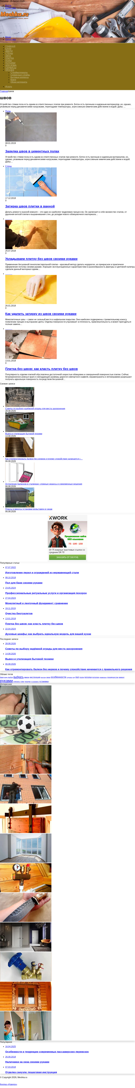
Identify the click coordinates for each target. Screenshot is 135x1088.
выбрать (18, 677)
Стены (9, 53)
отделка (69, 677)
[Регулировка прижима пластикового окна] (25, 714)
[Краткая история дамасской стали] (25, 921)
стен (22, 681)
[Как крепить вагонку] (25, 773)
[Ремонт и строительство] (15, 32)
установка (44, 681)
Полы (8, 61)
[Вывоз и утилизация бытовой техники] (19, 431)
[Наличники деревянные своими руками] (25, 1010)
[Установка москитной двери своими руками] (25, 1040)
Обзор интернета (19, 82)
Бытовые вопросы (20, 77)
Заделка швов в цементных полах (32, 151)
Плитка (9, 58)
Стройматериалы (19, 72)
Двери (9, 51)
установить (35, 681)
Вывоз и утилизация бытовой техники (23, 434)
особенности (58, 677)
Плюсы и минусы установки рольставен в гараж (28, 509)
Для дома (10, 65)
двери (26, 677)
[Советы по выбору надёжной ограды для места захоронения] (19, 406)
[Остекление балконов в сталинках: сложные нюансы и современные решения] (19, 481)
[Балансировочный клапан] (25, 980)
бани (2, 677)
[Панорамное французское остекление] (25, 862)
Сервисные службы (20, 75)
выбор (10, 677)
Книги (13, 80)
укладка (28, 681)
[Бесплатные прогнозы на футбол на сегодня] (25, 743)
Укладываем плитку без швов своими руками (41, 259)
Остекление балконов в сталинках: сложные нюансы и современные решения (43, 484)
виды (6, 677)
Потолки (10, 63)
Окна (8, 56)
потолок (95, 677)
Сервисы (10, 68)
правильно (103, 677)
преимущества (112, 677)
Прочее (9, 70)
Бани (8, 49)
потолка (88, 677)
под (74, 677)
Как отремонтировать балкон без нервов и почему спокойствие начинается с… (44, 459)
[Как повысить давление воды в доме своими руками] (25, 891)
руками (6, 681)
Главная (4, 91)
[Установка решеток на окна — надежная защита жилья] (25, 803)
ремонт (121, 677)
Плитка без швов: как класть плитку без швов (41, 369)
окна (48, 677)
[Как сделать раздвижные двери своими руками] (25, 832)
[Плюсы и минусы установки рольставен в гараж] (19, 507)
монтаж (43, 677)
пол (77, 677)
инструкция (35, 677)
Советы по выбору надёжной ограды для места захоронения (35, 408)
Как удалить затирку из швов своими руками (40, 314)
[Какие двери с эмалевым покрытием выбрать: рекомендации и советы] (25, 951)
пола (82, 677)
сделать (16, 682)
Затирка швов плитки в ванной (30, 206)
